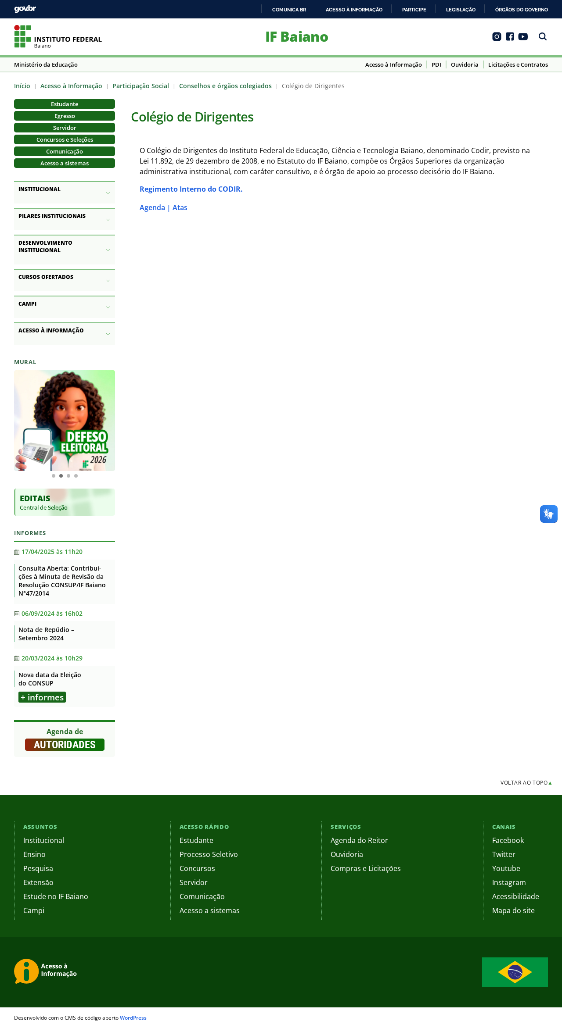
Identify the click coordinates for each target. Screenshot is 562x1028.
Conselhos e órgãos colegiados (225, 86)
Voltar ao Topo (527, 782)
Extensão (38, 882)
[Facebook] (509, 39)
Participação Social (140, 86)
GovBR (25, 9)
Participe (414, 10)
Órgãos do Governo (521, 10)
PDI (436, 64)
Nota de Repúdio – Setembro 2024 (46, 633)
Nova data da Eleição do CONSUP (49, 679)
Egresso (64, 116)
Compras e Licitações (366, 868)
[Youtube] (523, 39)
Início (22, 86)
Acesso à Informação (393, 64)
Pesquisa (38, 868)
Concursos (197, 868)
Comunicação (64, 151)
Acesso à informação (354, 10)
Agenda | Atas (163, 207)
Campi (33, 910)
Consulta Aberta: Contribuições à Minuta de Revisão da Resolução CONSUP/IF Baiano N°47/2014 (62, 580)
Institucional (43, 840)
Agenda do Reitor (359, 840)
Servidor (64, 128)
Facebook (508, 840)
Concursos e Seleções (64, 139)
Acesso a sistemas (64, 163)
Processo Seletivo (209, 854)
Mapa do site (513, 910)
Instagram (509, 882)
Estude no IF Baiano (55, 896)
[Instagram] (496, 39)
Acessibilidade (515, 896)
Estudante (64, 104)
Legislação (461, 10)
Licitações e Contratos (518, 64)
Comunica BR (289, 10)
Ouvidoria (465, 64)
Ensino (34, 854)
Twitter (503, 854)
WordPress (133, 1017)
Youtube (506, 868)
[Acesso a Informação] (47, 972)
